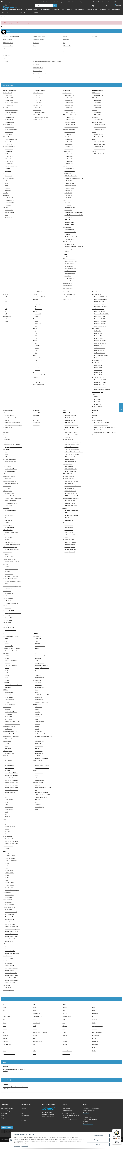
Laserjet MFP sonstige (100, 326)
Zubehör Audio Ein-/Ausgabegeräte (12, 586)
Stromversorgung (7, 552)
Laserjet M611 (98, 370)
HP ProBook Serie (9, 765)
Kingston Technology (97, 1026)
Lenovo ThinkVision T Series (12, 953)
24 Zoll (6, 318)
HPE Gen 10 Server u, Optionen (71, 498)
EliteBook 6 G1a (69, 154)
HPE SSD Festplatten (68, 464)
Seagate (65, 1041)
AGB (23, 1113)
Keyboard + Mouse (69, 244)
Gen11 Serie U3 (69, 466)
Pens (66, 254)
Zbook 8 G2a (97, 105)
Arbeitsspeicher (9, 210)
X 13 (36, 362)
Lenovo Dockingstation (38, 384)
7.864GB (7, 877)
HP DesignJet (95, 328)
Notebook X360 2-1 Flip (69, 129)
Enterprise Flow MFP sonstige (102, 389)
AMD (4, 1004)
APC (34, 1004)
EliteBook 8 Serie (67, 93)
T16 (36, 326)
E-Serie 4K (37, 95)
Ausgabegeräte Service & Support (11, 422)
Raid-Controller (9, 646)
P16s (36, 335)
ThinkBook (35, 299)
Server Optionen (69, 530)
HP (93, 1016)
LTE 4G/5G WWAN (69, 278)
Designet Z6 (97, 331)
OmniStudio (8, 190)
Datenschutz (25, 1146)
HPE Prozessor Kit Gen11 (71, 481)
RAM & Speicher (69, 266)
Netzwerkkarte (8, 738)
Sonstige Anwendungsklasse (12, 544)
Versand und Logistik (6, 1111)
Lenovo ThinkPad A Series (11, 841)
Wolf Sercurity (68, 249)
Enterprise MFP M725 (100, 387)
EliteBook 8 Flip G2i (70, 134)
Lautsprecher (36, 420)
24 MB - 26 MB (9, 807)
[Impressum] (93, 6)
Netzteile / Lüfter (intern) (71, 549)
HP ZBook (7, 770)
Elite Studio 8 (8, 95)
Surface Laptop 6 (69, 296)
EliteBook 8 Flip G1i (70, 132)
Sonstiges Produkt (9, 493)
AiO (6, 180)
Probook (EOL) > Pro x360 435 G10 (74, 178)
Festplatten (6, 653)
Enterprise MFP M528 (100, 379)
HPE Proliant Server (68, 413)
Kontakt (24, 1108)
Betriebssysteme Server (71, 432)
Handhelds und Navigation (9, 459)
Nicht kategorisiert (7, 491)
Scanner (5, 513)
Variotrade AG (66, 1054)
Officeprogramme (69, 263)
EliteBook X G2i (69, 144)
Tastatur (7, 442)
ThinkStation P (8, 205)
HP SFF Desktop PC (8, 124)
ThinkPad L (35, 340)
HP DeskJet (97, 401)
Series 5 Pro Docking (40, 112)
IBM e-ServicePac (9, 838)
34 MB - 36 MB (9, 809)
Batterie (7, 430)
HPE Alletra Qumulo (70, 513)
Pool (64, 522)
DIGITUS (65, 1013)
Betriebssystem (39, 773)
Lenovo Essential (9, 734)
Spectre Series (68, 217)
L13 (36, 343)
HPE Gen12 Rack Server (71, 415)
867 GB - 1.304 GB (10, 882)
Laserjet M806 (98, 375)
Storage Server (8, 897)
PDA (6, 464)
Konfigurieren (98, 1140)
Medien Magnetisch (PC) (9, 726)
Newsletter (4, 1113)
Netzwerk (7, 709)
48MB (6, 812)
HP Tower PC (6, 137)
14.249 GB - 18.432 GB (11, 860)
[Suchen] (55, 5)
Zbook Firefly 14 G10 (99, 144)
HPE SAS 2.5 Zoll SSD (70, 471)
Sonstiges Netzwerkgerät (41, 665)
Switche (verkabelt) (97, 420)
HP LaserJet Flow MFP (98, 377)
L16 (36, 353)
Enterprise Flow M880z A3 (101, 311)
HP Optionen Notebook (69, 259)
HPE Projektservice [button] (71, 2)
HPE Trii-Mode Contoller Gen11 (73, 486)
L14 (36, 350)
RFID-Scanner (8, 520)
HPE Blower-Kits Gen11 (71, 493)
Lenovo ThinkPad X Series (11, 790)
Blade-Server (38, 685)
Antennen (5, 413)
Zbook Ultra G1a (98, 95)
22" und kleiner (9, 296)
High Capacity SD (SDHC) (41, 797)
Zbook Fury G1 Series (100, 124)
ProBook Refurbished (70, 185)
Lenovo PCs (6, 195)
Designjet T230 (98, 345)
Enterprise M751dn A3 (100, 304)
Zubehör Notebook (8, 598)
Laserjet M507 (98, 367)
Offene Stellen (96, 2)
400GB (6, 868)
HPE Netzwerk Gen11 (70, 488)
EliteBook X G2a (69, 146)
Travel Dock (68, 234)
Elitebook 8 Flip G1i (70, 122)
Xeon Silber (8, 834)
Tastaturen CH (8, 176)
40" (6, 311)
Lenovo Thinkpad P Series (11, 785)
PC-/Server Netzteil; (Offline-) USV (44, 736)
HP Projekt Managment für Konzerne (89, 1120)
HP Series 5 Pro (37, 110)
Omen (6, 185)
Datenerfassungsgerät (10, 461)
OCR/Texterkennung (10, 542)
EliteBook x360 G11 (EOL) (71, 127)
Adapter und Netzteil (70, 273)
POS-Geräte (6, 508)
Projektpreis (86, 1112)
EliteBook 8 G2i (69, 97)
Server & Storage (69, 527)
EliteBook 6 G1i (69, 156)
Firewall (37, 648)
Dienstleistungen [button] (58, 2)
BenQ (34, 1007)
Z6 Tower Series (9, 161)
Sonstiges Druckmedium (11, 503)
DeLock (94, 1010)
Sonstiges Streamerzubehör (42, 694)
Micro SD (37, 802)
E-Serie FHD (38, 100)
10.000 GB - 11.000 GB (11, 660)
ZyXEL (94, 1051)
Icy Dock (94, 1019)
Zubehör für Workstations (11, 166)
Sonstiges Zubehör (10, 593)
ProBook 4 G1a (68, 190)
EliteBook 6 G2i (69, 161)
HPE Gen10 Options (70, 503)
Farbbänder (6, 449)
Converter (37, 643)
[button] (100, 6)
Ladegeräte (6, 473)
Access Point (38, 638)
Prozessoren (6, 794)
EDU (34, 372)
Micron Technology (97, 1032)
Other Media (8, 478)
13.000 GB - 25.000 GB (11, 665)
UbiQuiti (94, 1047)
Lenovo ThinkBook (10, 777)
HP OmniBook (8, 763)
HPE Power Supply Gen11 (71, 496)
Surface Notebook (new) (69, 294)
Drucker (5, 434)
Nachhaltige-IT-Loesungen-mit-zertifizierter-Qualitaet (91, 1109)
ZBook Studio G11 (99, 154)
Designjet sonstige (99, 358)
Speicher (7, 848)
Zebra (4, 1051)
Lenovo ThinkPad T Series (11, 787)
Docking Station (67, 227)
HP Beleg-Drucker (97, 406)
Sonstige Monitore (37, 119)
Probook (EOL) (68, 197)
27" (6, 301)
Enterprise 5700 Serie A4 (100, 296)
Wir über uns (117, 2)
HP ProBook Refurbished (71, 176)
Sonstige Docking (69, 239)
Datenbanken (8, 537)
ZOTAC (34, 1051)
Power (94, 132)
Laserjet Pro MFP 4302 (100, 323)
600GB (6, 677)
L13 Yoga (37, 348)
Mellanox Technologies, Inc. (40, 1032)
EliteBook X (66, 137)
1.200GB (7, 658)
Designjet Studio (98, 338)
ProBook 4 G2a (68, 195)
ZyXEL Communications (9, 1054)
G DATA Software (7, 1016)
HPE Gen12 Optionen (68, 476)
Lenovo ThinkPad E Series (11, 780)
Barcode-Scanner (9, 515)
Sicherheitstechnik (7, 530)
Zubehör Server (7, 985)
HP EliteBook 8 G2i (69, 95)
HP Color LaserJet (96, 294)
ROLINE (94, 1038)
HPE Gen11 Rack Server (71, 417)
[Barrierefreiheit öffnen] (3, 32)
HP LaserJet (95, 362)
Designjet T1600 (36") (100, 340)
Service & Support (7, 525)
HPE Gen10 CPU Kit (70, 500)
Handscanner (8, 517)
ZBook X (94, 110)
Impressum (17, 1146)
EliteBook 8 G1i (69, 100)
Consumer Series (67, 200)
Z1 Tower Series (9, 149)
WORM (36, 809)
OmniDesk (7, 188)
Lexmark (35, 1029)
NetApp (35, 1035)
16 (35, 306)
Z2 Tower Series (9, 156)
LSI (4, 1032)
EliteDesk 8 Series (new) (11, 110)
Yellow (6, 456)
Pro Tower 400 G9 (9, 144)
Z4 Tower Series (9, 158)
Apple (64, 1004)
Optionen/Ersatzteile (70, 280)
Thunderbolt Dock (69, 229)
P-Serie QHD (38, 107)
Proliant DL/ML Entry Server (72, 454)
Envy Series (68, 205)
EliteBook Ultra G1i (69, 168)
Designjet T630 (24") (99, 348)
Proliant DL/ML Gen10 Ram (72, 444)
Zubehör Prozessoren (40, 755)
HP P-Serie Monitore (38, 105)
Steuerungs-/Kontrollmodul (42, 668)
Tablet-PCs (5, 564)
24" (6, 299)
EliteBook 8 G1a (69, 102)
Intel (64, 1023)
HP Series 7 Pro (37, 114)
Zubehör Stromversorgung (41, 758)
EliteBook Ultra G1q (70, 171)
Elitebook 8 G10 (69, 110)
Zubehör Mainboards (40, 753)
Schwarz (7, 454)
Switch (6, 746)
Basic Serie (67, 202)
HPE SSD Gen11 (69, 483)
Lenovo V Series (9, 941)
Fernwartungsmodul (40, 646)
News (2, 1115)
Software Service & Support (10, 547)
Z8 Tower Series (9, 163)
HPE (4, 1019)
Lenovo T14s (38, 323)
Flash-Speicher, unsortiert (41, 792)
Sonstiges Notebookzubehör (12, 603)
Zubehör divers (7, 591)
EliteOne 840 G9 (9, 97)
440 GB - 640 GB (9, 870)
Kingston (65, 1026)
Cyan (6, 452)
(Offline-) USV (8, 902)
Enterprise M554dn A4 (100, 301)
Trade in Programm (88, 1123)
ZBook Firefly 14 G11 (99, 141)
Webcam (67, 251)
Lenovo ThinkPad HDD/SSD (12, 890)
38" (6, 309)
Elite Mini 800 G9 (9, 117)
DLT (36, 790)
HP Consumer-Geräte (8, 178)
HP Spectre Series (69, 222)
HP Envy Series (68, 220)
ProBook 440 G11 (69, 183)
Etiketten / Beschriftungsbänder (13, 498)
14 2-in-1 (37, 304)
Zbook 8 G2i (97, 107)
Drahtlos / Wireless (97, 413)
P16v (36, 338)
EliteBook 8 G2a (69, 105)
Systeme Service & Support (10, 559)
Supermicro (95, 1044)
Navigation (7, 539)
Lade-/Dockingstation (10, 600)
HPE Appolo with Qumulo (71, 515)
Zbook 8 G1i (97, 102)
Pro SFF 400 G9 (9, 134)
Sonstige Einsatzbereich (11, 469)
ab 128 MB (7, 816)
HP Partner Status (87, 1117)
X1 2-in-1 (37, 367)
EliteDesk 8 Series (9, 127)
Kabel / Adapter (7, 466)
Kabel (6, 215)
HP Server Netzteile (70, 544)
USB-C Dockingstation (70, 232)
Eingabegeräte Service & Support (11, 444)
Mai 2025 (5, 1067)
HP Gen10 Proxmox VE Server (72, 427)
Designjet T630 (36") (99, 350)
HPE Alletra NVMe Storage (71, 510)
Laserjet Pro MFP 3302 (100, 321)
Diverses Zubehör (9, 212)
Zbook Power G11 (99, 134)
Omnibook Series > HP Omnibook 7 (74, 215)
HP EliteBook (8, 760)
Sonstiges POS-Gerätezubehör (13, 613)
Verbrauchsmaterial (70, 535)
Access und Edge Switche (101, 425)
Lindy (64, 1029)
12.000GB (7, 663)
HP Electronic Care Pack (11, 651)
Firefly (94, 139)
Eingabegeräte (6, 439)
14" (6, 758)
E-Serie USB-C (38, 102)
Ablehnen (98, 1144)
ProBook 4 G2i (68, 193)
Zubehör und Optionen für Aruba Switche (105, 432)
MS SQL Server (68, 437)
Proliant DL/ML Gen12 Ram (72, 449)
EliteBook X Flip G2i (70, 117)
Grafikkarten (6, 682)
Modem (37, 726)
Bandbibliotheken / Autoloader (11, 636)
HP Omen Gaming (69, 224)
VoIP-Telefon (36, 425)
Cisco (93, 1007)
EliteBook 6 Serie (67, 151)
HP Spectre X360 (9, 768)
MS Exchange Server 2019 (71, 434)
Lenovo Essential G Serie (11, 775)
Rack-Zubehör (8, 617)
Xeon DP (7, 829)
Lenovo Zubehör (37, 377)
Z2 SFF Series (8, 154)
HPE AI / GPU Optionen (69, 473)
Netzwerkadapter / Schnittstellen (11, 736)
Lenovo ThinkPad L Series (11, 782)
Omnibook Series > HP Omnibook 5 (74, 212)
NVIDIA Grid (8, 687)
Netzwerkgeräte (7, 486)
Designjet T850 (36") (99, 353)
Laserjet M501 (98, 365)
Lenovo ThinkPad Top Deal (39, 296)
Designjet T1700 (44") (100, 343)
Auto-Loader (38, 682)
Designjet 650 (98, 333)
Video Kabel (68, 276)
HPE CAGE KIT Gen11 (70, 491)
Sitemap (24, 1120)
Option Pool (38, 382)
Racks (4, 819)
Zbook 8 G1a (97, 100)
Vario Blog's (6, 1084)
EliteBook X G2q (69, 149)
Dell (64, 1010)
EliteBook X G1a (69, 141)
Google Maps (4, 1118)
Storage (64, 508)
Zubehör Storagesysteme (41, 702)
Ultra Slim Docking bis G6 (71, 237)
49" (6, 314)
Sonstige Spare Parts (70, 552)
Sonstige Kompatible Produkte (13, 581)
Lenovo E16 (38, 316)
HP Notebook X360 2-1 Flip (70, 114)
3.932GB (7, 865)
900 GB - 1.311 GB (10, 887)
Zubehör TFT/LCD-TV (8, 627)
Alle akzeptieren (98, 1135)
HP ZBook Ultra (96, 93)
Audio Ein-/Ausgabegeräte (9, 417)
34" (6, 306)
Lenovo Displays (7, 316)
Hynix (34, 1019)
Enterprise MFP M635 (100, 382)
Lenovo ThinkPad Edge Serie (12, 929)
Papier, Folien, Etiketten (9, 496)
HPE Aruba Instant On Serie (101, 422)
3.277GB (7, 863)
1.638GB (7, 853)
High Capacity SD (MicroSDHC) (42, 794)
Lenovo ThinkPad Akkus (11, 973)
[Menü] (120, 1130)
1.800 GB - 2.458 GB (10, 856)
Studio (94, 151)
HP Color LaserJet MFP (98, 309)
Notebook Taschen (67, 283)
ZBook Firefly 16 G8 (99, 149)
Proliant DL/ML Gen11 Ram (72, 447)
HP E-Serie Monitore (38, 93)
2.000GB (7, 668)
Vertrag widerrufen (7, 1127)
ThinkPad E (35, 311)
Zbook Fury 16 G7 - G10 (100, 129)
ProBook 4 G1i (68, 180)
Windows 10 (8, 571)
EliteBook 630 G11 (69, 163)
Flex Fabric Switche (99, 430)
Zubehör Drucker (7, 596)
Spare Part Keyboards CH (71, 268)
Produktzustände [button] (106, 2)
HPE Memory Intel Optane (71, 456)
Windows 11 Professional (11, 576)
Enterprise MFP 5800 (99, 316)
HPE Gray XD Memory (70, 459)
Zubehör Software (39, 780)
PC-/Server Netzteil (10, 556)
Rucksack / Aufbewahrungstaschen (74, 246)
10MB (6, 625)
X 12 (36, 360)
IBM (64, 1019)
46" (6, 948)
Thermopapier (8, 505)
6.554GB (7, 875)
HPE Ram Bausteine (68, 439)
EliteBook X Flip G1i (70, 119)
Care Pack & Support (68, 288)
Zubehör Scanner (7, 620)
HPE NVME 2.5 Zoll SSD (71, 469)
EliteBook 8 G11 (69, 107)
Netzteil (7, 554)
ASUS (4, 1007)
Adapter (37, 709)
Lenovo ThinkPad (9, 970)
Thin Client (7, 168)
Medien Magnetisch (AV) (9, 476)
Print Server (8, 488)
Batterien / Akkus (7, 427)
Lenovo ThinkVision (10, 951)
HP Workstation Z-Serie (9, 146)
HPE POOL (5, 690)
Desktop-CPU (38, 714)
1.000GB (7, 655)
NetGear (65, 1035)
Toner (93, 394)
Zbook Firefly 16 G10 (99, 146)
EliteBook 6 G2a (69, 158)
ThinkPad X (35, 355)
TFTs (4, 943)
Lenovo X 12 (38, 358)
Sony (34, 1044)
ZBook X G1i (97, 112)
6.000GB (7, 675)
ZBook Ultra (95, 117)
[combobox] (44, 5)
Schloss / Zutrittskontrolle (11, 532)
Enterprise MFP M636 (100, 384)
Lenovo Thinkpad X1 (10, 792)
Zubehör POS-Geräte (8, 610)
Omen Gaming (68, 210)
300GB (6, 670)
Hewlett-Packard (67, 1016)
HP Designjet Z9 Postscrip (101, 355)
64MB (6, 814)
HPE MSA (67, 517)
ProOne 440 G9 (9, 105)
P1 (35, 331)
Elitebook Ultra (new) (68, 166)
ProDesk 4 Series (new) (11, 112)
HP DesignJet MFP (97, 360)
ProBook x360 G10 (69, 188)
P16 (36, 333)
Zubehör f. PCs (6, 173)
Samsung (5, 1041)
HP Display (5, 294)
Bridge (36, 641)
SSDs (4, 851)
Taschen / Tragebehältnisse (10, 578)
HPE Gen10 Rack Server (71, 422)
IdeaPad (35, 294)
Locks (66, 256)
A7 (5, 437)
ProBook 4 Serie (67, 173)
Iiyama (4, 1023)
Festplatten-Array (9, 895)
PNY (34, 1038)
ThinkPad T (35, 318)
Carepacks (65, 537)
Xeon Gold (7, 831)
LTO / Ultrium (8, 729)
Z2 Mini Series (8, 151)
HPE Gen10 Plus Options (71, 505)
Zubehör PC (6, 605)
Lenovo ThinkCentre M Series (12, 721)
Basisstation (36, 415)
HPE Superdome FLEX (70, 461)
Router (94, 417)
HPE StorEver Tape (69, 520)
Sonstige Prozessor (10, 826)
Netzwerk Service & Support (10, 481)
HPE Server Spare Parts (68, 539)
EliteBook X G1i (69, 139)
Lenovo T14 (38, 321)
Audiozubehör (8, 588)
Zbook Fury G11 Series (100, 127)
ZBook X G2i (97, 114)
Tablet (6, 583)
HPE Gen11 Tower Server (71, 420)
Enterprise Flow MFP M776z (101, 314)
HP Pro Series (8, 719)
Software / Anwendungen (9, 535)
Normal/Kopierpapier (10, 500)
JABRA (4, 1026)
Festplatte (37, 716)
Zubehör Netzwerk (7, 956)
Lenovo (37, 379)
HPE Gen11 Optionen (68, 478)
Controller (5, 641)
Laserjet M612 (98, 372)
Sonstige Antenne (9, 415)
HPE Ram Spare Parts (70, 547)
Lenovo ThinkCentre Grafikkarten (13, 685)
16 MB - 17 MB (9, 799)
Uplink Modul (38, 675)
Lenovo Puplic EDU (88, 1115)
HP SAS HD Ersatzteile (70, 542)
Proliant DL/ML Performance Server (74, 452)
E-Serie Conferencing (40, 97)
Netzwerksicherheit (40, 655)
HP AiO (6, 183)
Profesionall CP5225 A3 (100, 306)
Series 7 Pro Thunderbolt (41, 117)
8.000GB (7, 680)
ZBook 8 (94, 97)
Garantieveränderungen (71, 261)
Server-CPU (38, 743)
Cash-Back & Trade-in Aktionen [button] (43, 2)
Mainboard (37, 724)
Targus (34, 1047)
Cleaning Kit (38, 785)
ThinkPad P (35, 328)
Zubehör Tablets (7, 622)
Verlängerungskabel (10, 471)
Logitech (94, 1029)
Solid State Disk (39, 746)
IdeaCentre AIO (9, 197)
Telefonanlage (36, 422)
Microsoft (5, 1035)
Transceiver (95, 434)
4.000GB (7, 673)
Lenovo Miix (8, 921)
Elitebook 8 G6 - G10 (70, 112)
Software (65, 430)
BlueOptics (65, 1007)
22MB (6, 804)
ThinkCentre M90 (9, 202)
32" (6, 304)
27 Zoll (6, 321)
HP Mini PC (5, 107)
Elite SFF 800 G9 (9, 132)
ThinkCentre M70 (9, 200)
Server (4, 824)
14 (35, 301)
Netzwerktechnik (69, 525)
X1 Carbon (37, 370)
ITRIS (93, 1023)
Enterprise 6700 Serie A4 (100, 299)
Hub (36, 653)
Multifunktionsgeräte (97, 392)
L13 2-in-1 (37, 345)
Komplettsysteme (7, 714)
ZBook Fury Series (97, 122)
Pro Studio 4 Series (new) (11, 102)
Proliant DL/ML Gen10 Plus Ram (73, 442)
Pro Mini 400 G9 (9, 119)
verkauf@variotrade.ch (72, 1119)
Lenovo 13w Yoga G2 (40, 375)
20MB (6, 802)
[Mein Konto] (106, 6)
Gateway (94, 415)
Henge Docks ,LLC (37, 1016)
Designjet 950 (98, 335)
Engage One (8, 171)
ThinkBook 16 (38, 309)
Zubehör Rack (6, 615)
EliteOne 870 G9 (9, 100)
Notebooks (5, 755)
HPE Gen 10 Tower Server (71, 425)
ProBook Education (67, 285)
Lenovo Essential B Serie (11, 773)
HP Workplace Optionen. (69, 241)
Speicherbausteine (8, 846)
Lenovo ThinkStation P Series (12, 724)
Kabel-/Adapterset (39, 721)
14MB (6, 797)
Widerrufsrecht (25, 1115)
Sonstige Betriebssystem (11, 569)
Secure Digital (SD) (39, 807)
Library (6, 638)
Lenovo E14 (38, 314)
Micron (64, 1032)
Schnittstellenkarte (39, 741)
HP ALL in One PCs (7, 93)
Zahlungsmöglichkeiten (7, 1108)
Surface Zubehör (67, 299)
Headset (7, 420)
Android (7, 566)
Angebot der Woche (85, 2)
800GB (6, 880)
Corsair (34, 1010)
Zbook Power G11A (99, 137)
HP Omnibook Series (70, 207)
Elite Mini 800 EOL (9, 122)
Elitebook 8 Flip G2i (70, 124)
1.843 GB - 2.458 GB (10, 858)
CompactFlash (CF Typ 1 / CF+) (43, 787)
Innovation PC (36, 1023)
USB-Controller (38, 751)
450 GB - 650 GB (9, 873)
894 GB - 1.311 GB (10, 885)
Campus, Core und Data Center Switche (104, 427)
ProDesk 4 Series (9, 114)
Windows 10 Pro (9, 574)
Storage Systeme (7, 892)
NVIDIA (5, 1038)
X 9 (35, 365)
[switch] (117, 1142)
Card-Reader (6, 432)
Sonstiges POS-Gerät (10, 510)
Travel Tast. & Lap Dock (70, 271)
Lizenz (36, 775)
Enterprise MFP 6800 (99, 318)
